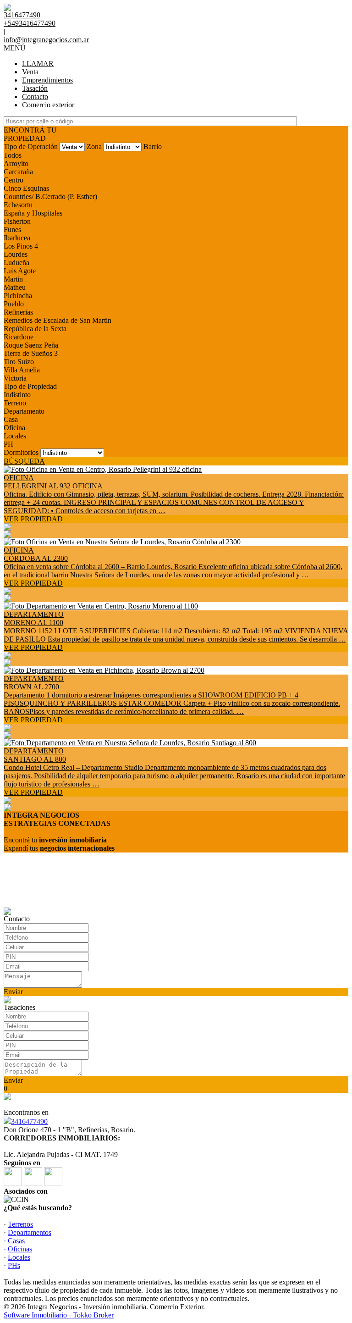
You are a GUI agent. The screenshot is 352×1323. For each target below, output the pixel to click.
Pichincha (18, 295)
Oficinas (20, 1249)
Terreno (15, 403)
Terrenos (20, 1224)
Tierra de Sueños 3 (31, 353)
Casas (16, 1241)
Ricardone (18, 337)
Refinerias (18, 312)
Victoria (15, 378)
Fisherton (17, 221)
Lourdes (16, 254)
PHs (14, 1265)
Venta (30, 72)
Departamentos (29, 1232)
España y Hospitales (33, 213)
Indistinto (17, 395)
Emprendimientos (47, 80)
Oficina (14, 428)
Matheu (15, 287)
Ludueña (16, 262)
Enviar (13, 992)
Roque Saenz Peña (31, 345)
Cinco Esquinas (26, 188)
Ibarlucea (17, 238)
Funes (12, 229)
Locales (15, 436)
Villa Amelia (22, 370)
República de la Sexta (35, 328)
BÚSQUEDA (24, 461)
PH (8, 444)
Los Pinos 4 (21, 246)
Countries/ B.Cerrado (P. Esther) (50, 196)
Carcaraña (18, 172)
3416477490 (29, 1121)
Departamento (24, 411)
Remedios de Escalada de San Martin (57, 320)
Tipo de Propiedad (30, 386)
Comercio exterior (48, 105)
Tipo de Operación (31, 146)
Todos (13, 155)
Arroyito (16, 163)
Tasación (35, 88)
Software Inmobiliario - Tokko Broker (59, 1315)
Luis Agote (20, 271)
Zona (94, 146)
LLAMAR (38, 63)
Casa (11, 419)
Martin (13, 279)
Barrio (152, 146)
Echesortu (18, 205)
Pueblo (14, 304)
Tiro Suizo (19, 361)
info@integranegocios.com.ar (46, 40)
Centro (13, 180)
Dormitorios (21, 452)
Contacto (35, 96)
